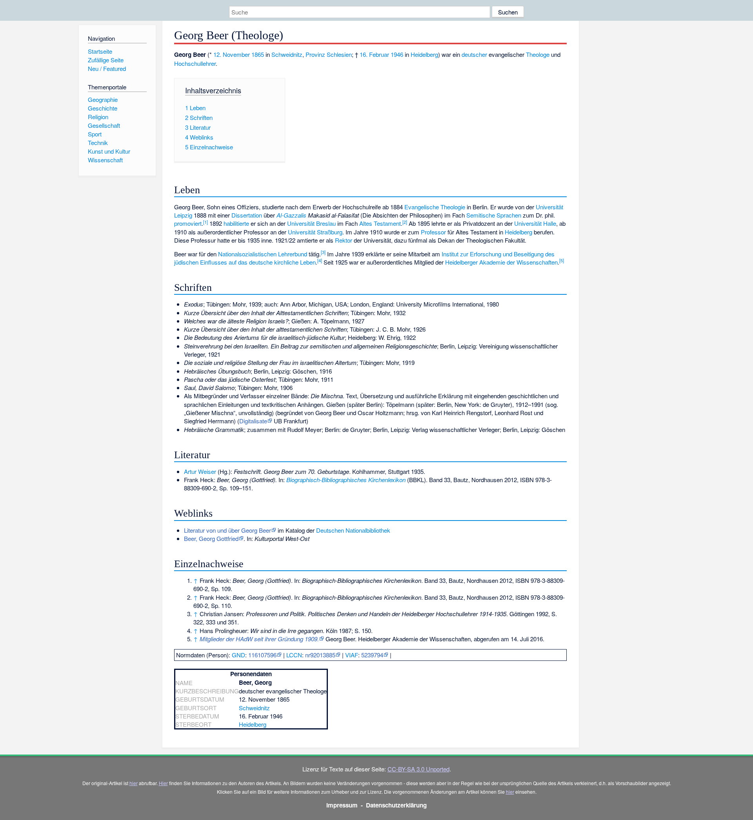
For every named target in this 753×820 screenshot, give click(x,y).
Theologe (537, 54)
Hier (163, 783)
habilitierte (236, 223)
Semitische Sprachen (493, 215)
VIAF (351, 655)
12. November (231, 54)
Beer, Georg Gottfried (211, 538)
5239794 (372, 655)
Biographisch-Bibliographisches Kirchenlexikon (346, 479)
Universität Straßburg (315, 232)
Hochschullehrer (195, 63)
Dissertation (246, 215)
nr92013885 (320, 655)
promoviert (188, 223)
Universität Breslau (311, 223)
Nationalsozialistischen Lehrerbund (262, 254)
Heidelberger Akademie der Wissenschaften (501, 262)
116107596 (262, 655)
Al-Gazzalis (291, 215)
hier (133, 783)
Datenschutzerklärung (396, 805)
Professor (433, 232)
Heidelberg (424, 54)
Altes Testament (380, 223)
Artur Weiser (200, 471)
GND (238, 655)
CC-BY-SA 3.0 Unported (418, 769)
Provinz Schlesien (329, 54)
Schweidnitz (286, 54)
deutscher (474, 54)
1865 (257, 54)
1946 (397, 54)
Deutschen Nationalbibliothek (353, 530)
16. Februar (374, 54)
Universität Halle (535, 223)
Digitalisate (253, 421)
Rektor (343, 240)
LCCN (294, 655)
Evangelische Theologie (434, 207)
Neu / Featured (107, 68)
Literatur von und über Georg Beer (227, 530)
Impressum (342, 805)
